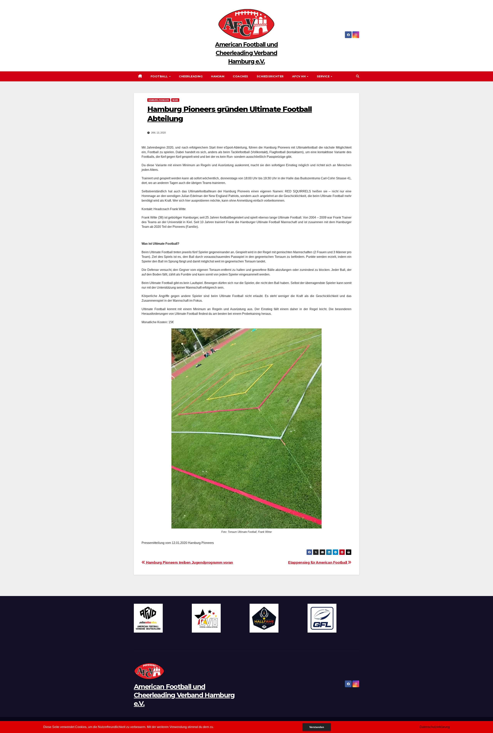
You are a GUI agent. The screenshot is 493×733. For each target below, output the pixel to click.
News (175, 100)
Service (323, 76)
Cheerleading (191, 76)
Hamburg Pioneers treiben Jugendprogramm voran (189, 562)
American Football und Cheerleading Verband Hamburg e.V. (246, 53)
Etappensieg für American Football (318, 562)
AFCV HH (299, 76)
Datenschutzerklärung (435, 727)
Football (160, 76)
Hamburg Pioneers (158, 100)
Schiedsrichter (270, 76)
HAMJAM (217, 76)
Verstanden (316, 727)
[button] (357, 76)
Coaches (240, 76)
